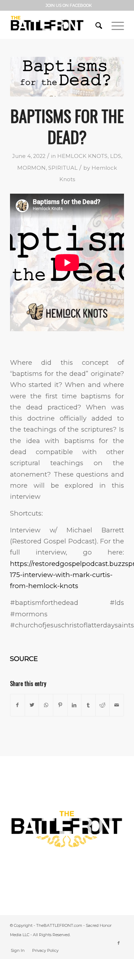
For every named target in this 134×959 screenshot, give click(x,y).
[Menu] (114, 24)
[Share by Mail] (117, 705)
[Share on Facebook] (17, 705)
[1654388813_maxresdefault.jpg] (67, 76)
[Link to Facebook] (118, 943)
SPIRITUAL (63, 168)
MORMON (31, 168)
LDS (115, 156)
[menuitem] (68, 5)
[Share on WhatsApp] (46, 705)
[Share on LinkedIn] (74, 705)
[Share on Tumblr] (88, 705)
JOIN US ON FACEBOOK (69, 5)
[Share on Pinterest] (60, 705)
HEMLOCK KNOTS (82, 156)
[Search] (96, 24)
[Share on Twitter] (32, 705)
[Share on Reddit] (103, 705)
